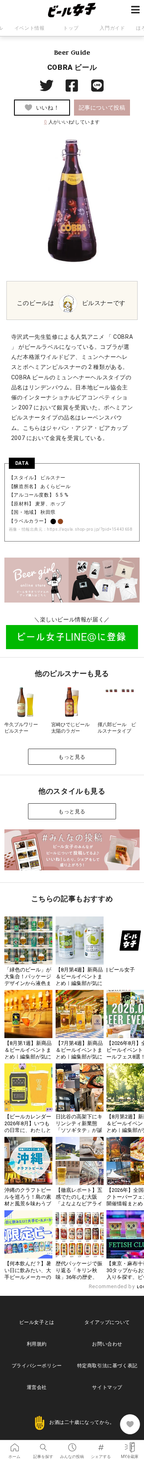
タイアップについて (107, 1322)
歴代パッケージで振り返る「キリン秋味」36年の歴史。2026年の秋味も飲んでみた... (79, 1277)
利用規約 (37, 1344)
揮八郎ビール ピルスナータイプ (117, 728)
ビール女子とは (36, 1322)
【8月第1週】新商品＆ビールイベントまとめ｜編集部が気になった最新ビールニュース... (28, 1056)
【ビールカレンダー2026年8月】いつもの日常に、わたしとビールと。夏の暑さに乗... (27, 1130)
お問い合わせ (107, 1344)
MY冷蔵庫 (129, 1444)
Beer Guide (72, 52)
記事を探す (43, 1444)
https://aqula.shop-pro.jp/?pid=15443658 (89, 529)
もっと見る (72, 757)
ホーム (14, 1444)
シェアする (100, 1444)
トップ (70, 28)
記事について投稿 (102, 107)
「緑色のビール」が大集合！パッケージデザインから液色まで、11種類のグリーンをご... (28, 983)
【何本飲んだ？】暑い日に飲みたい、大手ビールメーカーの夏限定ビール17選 (27, 1273)
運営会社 (37, 1387)
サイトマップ (107, 1387)
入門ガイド (112, 28)
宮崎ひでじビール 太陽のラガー (72, 728)
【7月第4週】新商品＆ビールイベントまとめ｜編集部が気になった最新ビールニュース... (79, 1056)
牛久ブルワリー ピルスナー (23, 728)
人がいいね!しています (72, 122)
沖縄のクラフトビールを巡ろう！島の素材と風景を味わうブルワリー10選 (27, 1200)
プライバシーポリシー (37, 1365)
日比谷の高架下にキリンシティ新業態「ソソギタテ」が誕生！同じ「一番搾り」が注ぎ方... (79, 1130)
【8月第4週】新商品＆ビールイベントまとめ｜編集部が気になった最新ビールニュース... (79, 983)
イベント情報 (29, 28)
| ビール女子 (120, 970)
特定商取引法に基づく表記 (107, 1365)
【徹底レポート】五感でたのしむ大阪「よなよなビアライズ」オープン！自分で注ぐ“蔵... (79, 1203)
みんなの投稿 (72, 1444)
